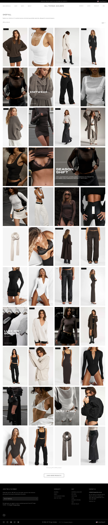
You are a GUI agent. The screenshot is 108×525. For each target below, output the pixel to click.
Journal (56, 492)
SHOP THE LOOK (61, 423)
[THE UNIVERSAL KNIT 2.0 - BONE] (41, 366)
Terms (10, 505)
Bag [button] (104, 5)
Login (88, 5)
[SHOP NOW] (80, 166)
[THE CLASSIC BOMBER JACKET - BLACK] (93, 406)
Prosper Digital (68, 522)
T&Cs (72, 502)
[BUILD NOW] (15, 326)
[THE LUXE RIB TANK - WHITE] (41, 47)
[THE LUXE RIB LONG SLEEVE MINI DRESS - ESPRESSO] (41, 127)
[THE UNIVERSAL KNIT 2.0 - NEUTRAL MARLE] (15, 127)
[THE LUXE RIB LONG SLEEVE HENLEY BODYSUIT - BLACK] (93, 366)
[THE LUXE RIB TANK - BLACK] (15, 166)
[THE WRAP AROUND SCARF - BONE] (15, 246)
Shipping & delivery (76, 492)
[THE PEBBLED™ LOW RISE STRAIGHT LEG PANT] (67, 286)
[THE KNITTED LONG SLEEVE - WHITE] (93, 87)
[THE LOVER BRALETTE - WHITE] (41, 406)
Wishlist (96, 5)
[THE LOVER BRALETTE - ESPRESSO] (41, 166)
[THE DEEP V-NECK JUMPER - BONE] (41, 326)
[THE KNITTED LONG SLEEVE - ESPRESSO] (67, 206)
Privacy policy (75, 503)
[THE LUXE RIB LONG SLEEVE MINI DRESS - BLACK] (15, 286)
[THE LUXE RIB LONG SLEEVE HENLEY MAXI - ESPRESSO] (93, 286)
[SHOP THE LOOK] (67, 406)
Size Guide (74, 496)
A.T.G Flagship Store (59, 496)
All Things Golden (52, 522)
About (55, 494)
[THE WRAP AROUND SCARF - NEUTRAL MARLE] (67, 446)
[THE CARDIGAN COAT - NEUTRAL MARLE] (93, 127)
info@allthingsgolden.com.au (95, 492)
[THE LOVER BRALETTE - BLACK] (41, 246)
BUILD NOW (8, 343)
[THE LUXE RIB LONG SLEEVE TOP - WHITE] (15, 206)
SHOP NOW (59, 183)
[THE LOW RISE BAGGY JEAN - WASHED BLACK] (67, 87)
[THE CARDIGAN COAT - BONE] (67, 47)
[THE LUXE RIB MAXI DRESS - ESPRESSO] (67, 366)
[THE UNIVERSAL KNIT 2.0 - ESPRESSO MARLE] (15, 47)
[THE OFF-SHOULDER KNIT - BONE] (67, 127)
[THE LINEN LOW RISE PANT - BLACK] (15, 366)
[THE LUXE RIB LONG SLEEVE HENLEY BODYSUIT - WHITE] (41, 286)
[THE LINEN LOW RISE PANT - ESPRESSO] (93, 246)
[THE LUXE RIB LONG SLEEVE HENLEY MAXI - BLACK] (93, 47)
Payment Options (76, 500)
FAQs (72, 498)
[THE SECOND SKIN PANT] (93, 206)
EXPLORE (33, 103)
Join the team (57, 498)
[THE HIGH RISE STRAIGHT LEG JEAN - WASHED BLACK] (41, 446)
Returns (73, 494)
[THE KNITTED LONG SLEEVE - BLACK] (15, 87)
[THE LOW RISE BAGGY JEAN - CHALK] (41, 206)
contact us (92, 501)
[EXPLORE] (41, 87)
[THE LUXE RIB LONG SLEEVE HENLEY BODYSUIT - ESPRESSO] (15, 446)
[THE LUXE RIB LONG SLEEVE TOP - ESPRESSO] (67, 326)
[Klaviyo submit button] (36, 498)
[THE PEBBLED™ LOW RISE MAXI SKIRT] (93, 446)
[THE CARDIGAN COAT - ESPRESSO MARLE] (93, 326)
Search (81, 5)
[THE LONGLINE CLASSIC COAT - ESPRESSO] (67, 246)
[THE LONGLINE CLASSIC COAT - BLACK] (15, 406)
